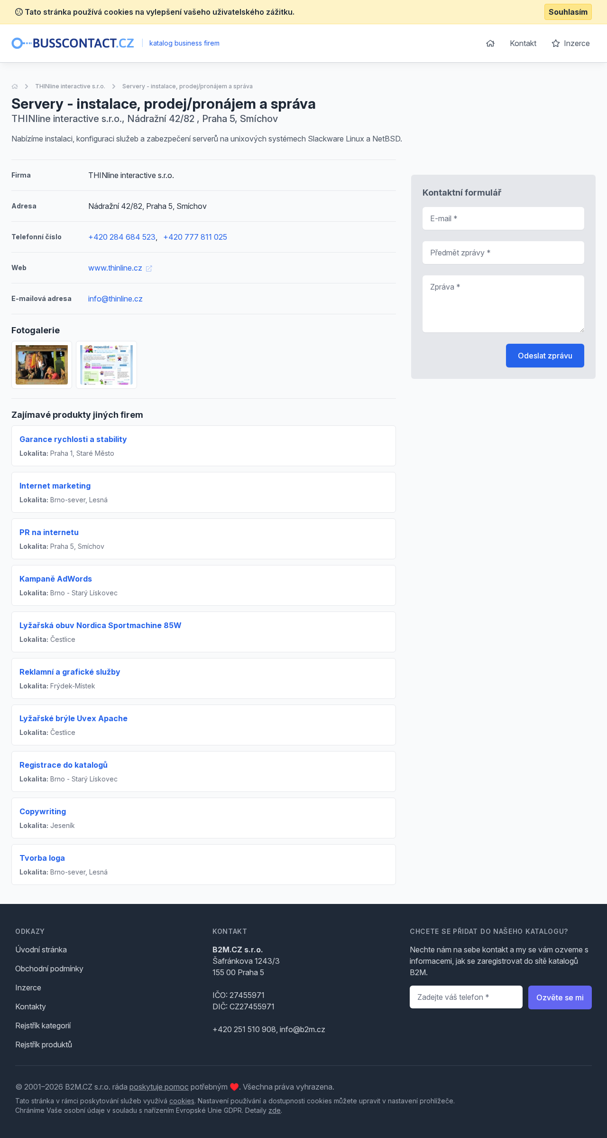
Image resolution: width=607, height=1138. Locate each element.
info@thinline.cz (115, 298)
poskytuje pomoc (159, 1086)
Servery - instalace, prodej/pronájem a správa (187, 86)
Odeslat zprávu (545, 355)
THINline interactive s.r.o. (70, 86)
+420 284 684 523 (122, 237)
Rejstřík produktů (43, 1044)
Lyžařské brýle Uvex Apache (73, 718)
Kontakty (30, 1006)
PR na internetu (49, 532)
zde (274, 1110)
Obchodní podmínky (49, 968)
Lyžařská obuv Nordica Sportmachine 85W (100, 625)
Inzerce (576, 43)
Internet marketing (55, 485)
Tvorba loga (42, 858)
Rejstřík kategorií (43, 1025)
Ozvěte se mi (560, 997)
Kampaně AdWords (55, 578)
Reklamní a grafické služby (69, 672)
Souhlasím (568, 12)
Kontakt (523, 43)
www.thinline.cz (116, 268)
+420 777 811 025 (195, 237)
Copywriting (42, 811)
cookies (181, 1101)
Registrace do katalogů (63, 765)
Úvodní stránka (41, 949)
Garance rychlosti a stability (73, 439)
